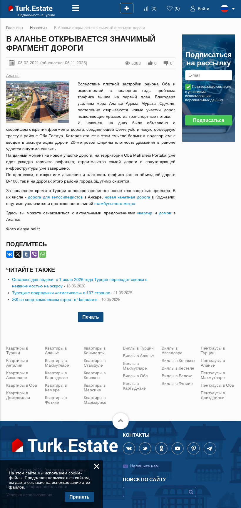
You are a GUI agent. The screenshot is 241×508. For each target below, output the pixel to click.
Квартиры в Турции (17, 350)
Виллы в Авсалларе (172, 350)
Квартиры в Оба (21, 385)
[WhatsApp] (42, 254)
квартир (144, 213)
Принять (79, 496)
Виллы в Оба (135, 375)
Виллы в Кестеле (178, 368)
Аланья (12, 75)
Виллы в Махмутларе (135, 365)
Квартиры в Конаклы (95, 375)
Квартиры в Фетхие (56, 400)
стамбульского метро (114, 203)
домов (165, 213)
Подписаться (208, 120)
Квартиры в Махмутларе (57, 363)
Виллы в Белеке (177, 375)
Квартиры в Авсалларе (17, 375)
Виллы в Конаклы (178, 360)
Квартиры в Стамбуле (95, 363)
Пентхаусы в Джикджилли (213, 395)
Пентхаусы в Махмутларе (213, 375)
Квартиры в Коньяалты (95, 350)
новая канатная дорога (127, 197)
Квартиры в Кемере (56, 387)
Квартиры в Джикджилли (18, 395)
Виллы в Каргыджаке (134, 385)
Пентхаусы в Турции (213, 350)
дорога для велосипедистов (55, 197)
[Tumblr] (26, 254)
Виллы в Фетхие (177, 383)
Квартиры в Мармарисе (95, 400)
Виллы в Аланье (138, 355)
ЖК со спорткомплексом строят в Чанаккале (55, 299)
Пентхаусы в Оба (217, 385)
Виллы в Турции (138, 348)
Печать (90, 317)
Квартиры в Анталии (17, 363)
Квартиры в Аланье (56, 350)
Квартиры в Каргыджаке (56, 375)
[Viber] (34, 254)
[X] (17, 254)
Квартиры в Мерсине (95, 387)
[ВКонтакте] (9, 254)
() (154, 8)
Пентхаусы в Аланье (213, 363)
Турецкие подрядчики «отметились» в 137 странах (61, 292)
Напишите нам (144, 466)
